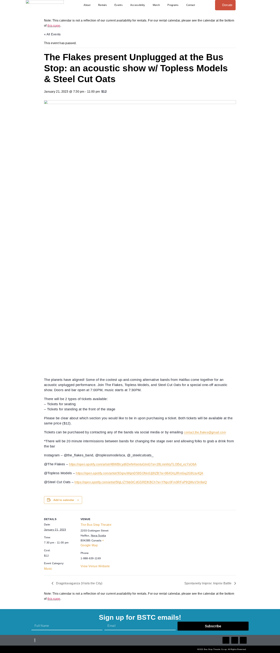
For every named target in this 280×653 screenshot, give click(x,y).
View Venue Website (95, 566)
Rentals (102, 5)
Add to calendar (63, 499)
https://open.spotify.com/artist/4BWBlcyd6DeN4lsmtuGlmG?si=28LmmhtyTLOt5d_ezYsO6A (133, 464)
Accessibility (137, 5)
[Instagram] (243, 640)
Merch (156, 5)
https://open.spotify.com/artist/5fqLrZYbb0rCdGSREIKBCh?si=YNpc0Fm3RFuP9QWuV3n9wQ (140, 482)
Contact (190, 5)
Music (48, 568)
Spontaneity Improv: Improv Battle (208, 583)
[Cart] (253, 5)
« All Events (52, 34)
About (87, 5)
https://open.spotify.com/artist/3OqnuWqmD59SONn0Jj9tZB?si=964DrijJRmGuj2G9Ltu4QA (139, 473)
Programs (172, 5)
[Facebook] (225, 640)
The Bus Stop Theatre (96, 524)
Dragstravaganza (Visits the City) (78, 583)
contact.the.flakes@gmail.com (205, 432)
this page (53, 25)
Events (118, 5)
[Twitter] (234, 640)
